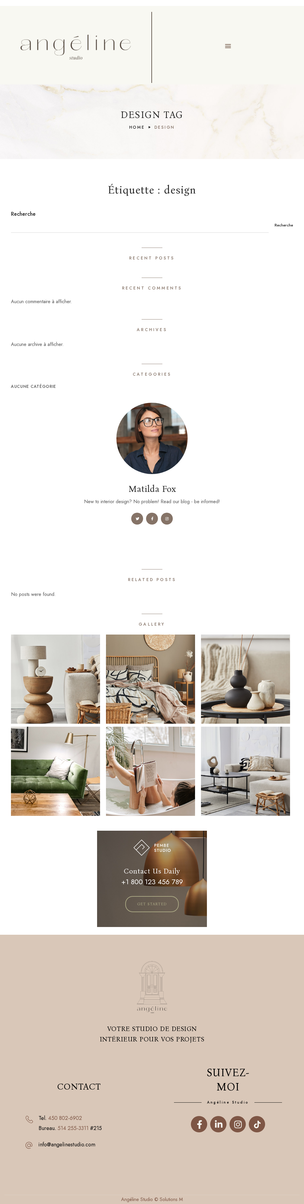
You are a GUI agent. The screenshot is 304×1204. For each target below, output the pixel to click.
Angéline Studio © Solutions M (152, 1199)
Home (137, 127)
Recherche (23, 214)
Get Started (152, 904)
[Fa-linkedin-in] (218, 1125)
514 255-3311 (73, 1128)
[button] (228, 46)
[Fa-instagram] (237, 1125)
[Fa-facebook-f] (199, 1125)
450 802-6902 (65, 1118)
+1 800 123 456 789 (152, 881)
